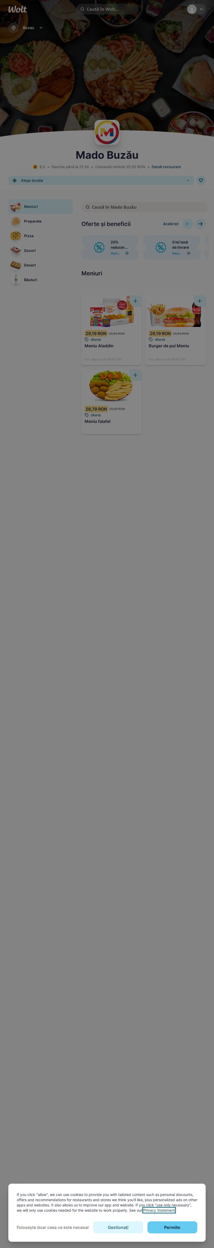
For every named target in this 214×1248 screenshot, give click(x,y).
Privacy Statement (159, 1210)
